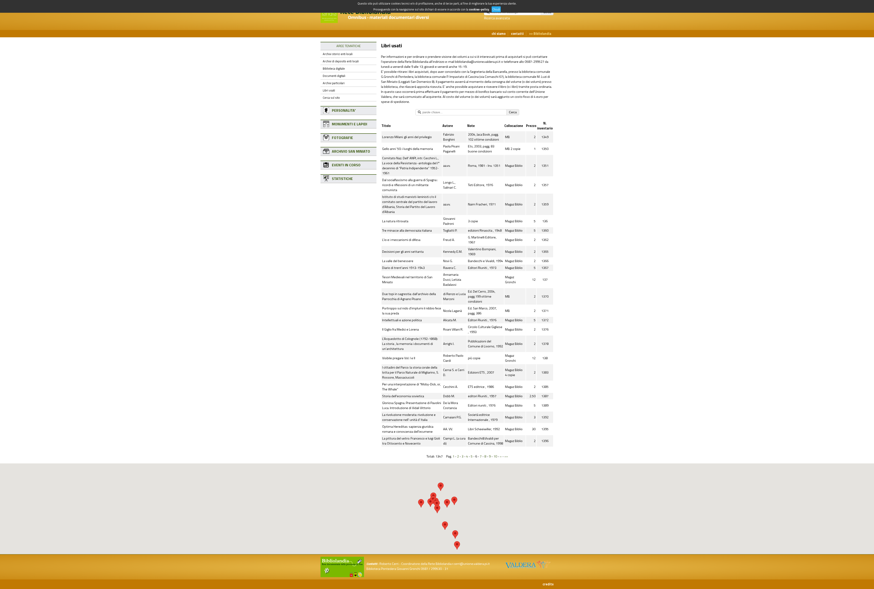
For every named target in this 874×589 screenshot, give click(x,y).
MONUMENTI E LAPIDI (349, 124)
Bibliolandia (542, 33)
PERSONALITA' (344, 110)
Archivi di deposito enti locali (341, 61)
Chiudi (496, 9)
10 (495, 456)
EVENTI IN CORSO (346, 165)
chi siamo (499, 33)
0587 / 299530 (431, 568)
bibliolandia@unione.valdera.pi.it (478, 61)
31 (446, 568)
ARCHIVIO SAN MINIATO (351, 151)
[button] (441, 487)
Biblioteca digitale (334, 68)
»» (506, 456)
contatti (517, 33)
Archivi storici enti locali (338, 54)
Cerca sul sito (331, 97)
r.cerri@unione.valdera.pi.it (471, 563)
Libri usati (329, 90)
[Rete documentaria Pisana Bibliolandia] (378, 20)
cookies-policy (479, 9)
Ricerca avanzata (497, 18)
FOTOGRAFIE (342, 137)
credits (548, 584)
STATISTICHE (342, 178)
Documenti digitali (334, 75)
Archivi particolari (334, 83)
